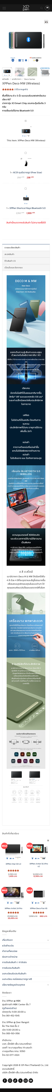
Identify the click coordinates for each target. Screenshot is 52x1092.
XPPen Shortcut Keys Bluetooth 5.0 (27, 208)
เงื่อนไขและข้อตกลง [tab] (13, 267)
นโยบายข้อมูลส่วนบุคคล (13, 984)
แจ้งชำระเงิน (8, 945)
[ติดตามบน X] (20, 1080)
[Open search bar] (41, 8)
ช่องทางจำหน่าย (9, 956)
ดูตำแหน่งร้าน (9, 1008)
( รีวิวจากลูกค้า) (21, 89)
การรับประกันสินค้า (11, 968)
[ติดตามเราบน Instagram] (10, 1080)
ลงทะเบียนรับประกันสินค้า (14, 973)
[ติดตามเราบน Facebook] (4, 1080)
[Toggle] (48, 940)
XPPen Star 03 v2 (13, 864)
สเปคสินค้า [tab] (9, 254)
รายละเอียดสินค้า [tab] (12, 247)
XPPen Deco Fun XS (38, 908)
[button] (4, 8)
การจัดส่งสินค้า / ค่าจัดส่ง (14, 962)
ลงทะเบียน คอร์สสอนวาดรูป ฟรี (17, 979)
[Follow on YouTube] (30, 1080)
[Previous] (6, 41)
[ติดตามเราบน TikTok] (15, 1080)
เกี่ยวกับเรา (7, 940)
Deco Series (29, 79)
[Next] (45, 41)
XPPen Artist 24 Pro (13, 908)
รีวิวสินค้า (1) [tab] (10, 260)
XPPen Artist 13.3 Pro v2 (38, 865)
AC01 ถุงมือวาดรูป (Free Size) (27, 172)
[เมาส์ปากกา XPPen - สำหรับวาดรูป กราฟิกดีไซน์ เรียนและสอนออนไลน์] (26, 8)
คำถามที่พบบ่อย (9, 951)
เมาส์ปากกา (16, 79)
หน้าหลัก (5, 79)
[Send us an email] (25, 1080)
